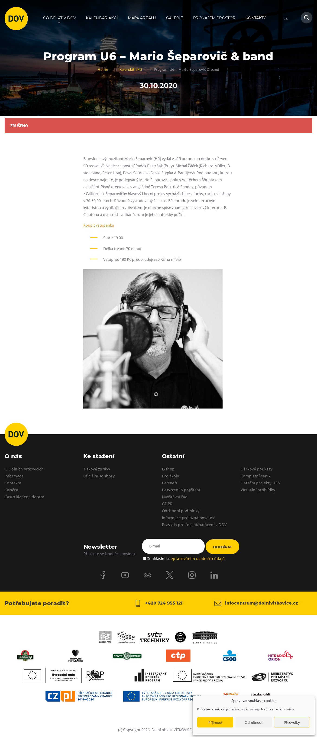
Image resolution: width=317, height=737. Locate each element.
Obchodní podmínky (180, 510)
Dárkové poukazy (256, 469)
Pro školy (170, 476)
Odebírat (222, 547)
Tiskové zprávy (96, 469)
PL (285, 32)
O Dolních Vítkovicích (24, 469)
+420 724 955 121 (163, 602)
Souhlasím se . (186, 558)
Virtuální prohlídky (258, 489)
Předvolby (292, 722)
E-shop (168, 469)
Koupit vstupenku (98, 225)
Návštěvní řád (175, 496)
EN (285, 40)
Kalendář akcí (102, 18)
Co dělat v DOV (59, 18)
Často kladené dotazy (24, 496)
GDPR (167, 503)
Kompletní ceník (255, 476)
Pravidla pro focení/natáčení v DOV (194, 524)
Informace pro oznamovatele (188, 517)
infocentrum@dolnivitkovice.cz (261, 602)
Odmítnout (253, 722)
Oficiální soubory (99, 476)
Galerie (174, 18)
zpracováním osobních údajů (198, 558)
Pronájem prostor (214, 18)
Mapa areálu (142, 18)
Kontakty (256, 18)
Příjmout (215, 722)
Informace (14, 476)
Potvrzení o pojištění (181, 489)
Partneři (169, 483)
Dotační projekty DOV (261, 483)
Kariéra (11, 489)
